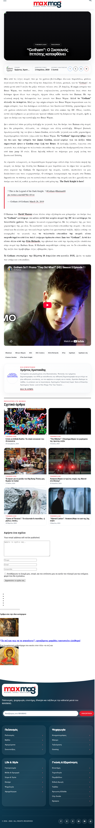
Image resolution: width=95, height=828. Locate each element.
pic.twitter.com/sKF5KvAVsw (21, 194)
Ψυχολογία (9, 787)
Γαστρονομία (10, 768)
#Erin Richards (53, 353)
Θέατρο (55, 740)
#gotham (72, 353)
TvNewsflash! (41, 44)
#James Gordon (11, 357)
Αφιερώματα (10, 745)
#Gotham (50, 191)
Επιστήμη (56, 768)
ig (78, 821)
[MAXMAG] (47, 4)
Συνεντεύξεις (10, 749)
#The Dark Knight (26, 357)
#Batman (8, 353)
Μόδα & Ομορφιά (12, 773)
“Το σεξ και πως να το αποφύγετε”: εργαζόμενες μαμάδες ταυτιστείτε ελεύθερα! (40, 640)
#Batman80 (60, 191)
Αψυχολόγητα (10, 792)
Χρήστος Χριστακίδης (33, 369)
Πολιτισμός (9, 735)
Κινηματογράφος (59, 735)
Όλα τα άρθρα (26, 389)
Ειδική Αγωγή (57, 782)
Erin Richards (33, 241)
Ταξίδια (55, 787)
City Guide (56, 796)
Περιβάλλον (57, 777)
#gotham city (83, 353)
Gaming (55, 749)
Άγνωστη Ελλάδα (59, 792)
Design (8, 782)
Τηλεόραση (55, 44)
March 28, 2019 (37, 201)
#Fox (63, 353)
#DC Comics (40, 353)
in (81, 69)
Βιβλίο (7, 740)
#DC (30, 353)
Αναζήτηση (87, 713)
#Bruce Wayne (20, 353)
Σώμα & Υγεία (10, 777)
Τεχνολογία (57, 773)
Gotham (83, 82)
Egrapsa (55, 801)
